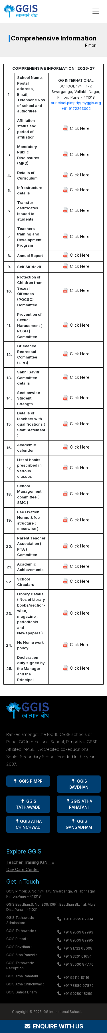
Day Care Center (22, 869)
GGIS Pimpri (31, 781)
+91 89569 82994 (78, 919)
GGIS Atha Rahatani (80, 804)
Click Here (80, 128)
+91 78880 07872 (78, 985)
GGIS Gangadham (79, 824)
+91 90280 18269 (77, 993)
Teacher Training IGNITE (30, 862)
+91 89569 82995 (78, 940)
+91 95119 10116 (76, 977)
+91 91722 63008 (77, 948)
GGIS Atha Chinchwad (28, 824)
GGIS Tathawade (28, 804)
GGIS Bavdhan (78, 784)
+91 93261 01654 (77, 956)
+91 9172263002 (76, 108)
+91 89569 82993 (78, 932)
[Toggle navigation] (96, 11)
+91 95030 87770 (78, 964)
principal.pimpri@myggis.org (76, 102)
